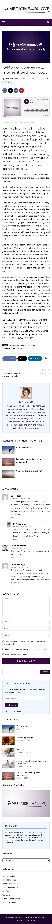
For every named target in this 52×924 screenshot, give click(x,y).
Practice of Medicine (10, 887)
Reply (12, 517)
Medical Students (9, 883)
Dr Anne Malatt (11, 78)
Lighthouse (45, 373)
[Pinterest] (21, 90)
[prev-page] (3, 482)
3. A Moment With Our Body (25, 122)
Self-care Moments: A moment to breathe (11, 374)
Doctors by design (24, 738)
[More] (45, 358)
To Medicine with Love (9, 122)
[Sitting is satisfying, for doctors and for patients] (8, 764)
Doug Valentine (18, 546)
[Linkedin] (16, 90)
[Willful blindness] (8, 450)
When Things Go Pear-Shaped (14, 898)
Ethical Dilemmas (9, 880)
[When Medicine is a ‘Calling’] (8, 474)
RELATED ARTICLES (11, 441)
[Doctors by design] (8, 740)
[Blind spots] (8, 752)
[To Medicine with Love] (26, 9)
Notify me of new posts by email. (17, 654)
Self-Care (7, 83)
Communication (8, 876)
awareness (25, 345)
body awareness (9, 348)
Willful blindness (23, 447)
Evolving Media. (30, 920)
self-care (21, 348)
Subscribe (11, 705)
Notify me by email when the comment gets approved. (25, 649)
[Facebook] (4, 90)
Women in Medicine (10, 902)
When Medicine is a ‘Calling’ (29, 471)
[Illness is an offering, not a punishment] (8, 462)
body (33, 345)
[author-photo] (26, 398)
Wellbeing (6, 895)
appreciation (14, 345)
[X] (10, 90)
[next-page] (7, 482)
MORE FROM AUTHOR (32, 441)
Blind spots (21, 749)
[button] (4, 22)
